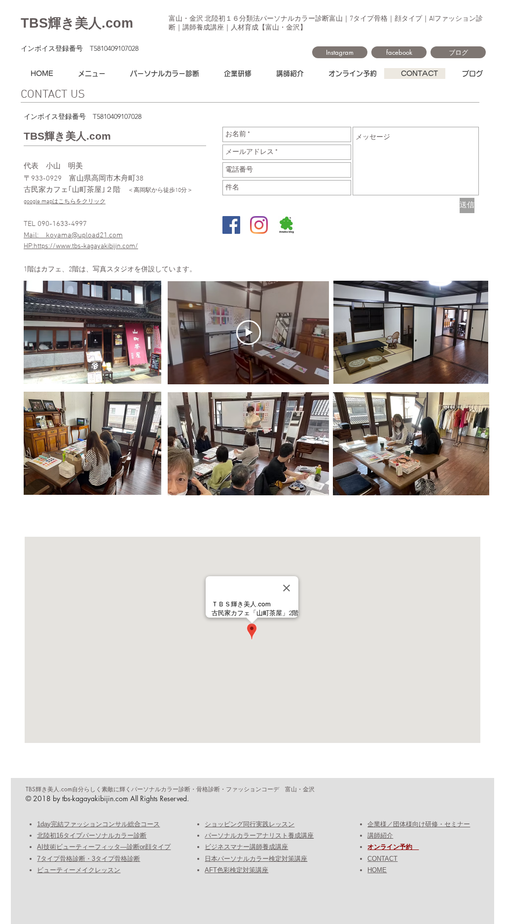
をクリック (91, 201)
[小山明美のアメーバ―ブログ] (286, 225)
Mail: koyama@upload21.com (73, 235)
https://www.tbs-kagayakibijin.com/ (86, 246)
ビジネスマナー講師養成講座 (246, 846)
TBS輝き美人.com (77, 23)
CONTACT (382, 858)
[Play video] (248, 332)
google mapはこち (47, 201)
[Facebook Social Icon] (231, 225)
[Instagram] (259, 225)
